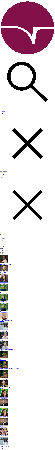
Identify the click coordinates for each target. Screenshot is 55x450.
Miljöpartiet (3, 242)
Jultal (2, 240)
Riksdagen (3, 246)
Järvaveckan (3, 241)
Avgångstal (3, 236)
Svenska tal (3, 448)
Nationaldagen (3, 244)
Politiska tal (3, 245)
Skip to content (2, 0)
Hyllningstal (3, 238)
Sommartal (3, 247)
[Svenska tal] (27, 54)
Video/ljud (3, 253)
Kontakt (3, 113)
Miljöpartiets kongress (4, 243)
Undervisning (3, 111)
